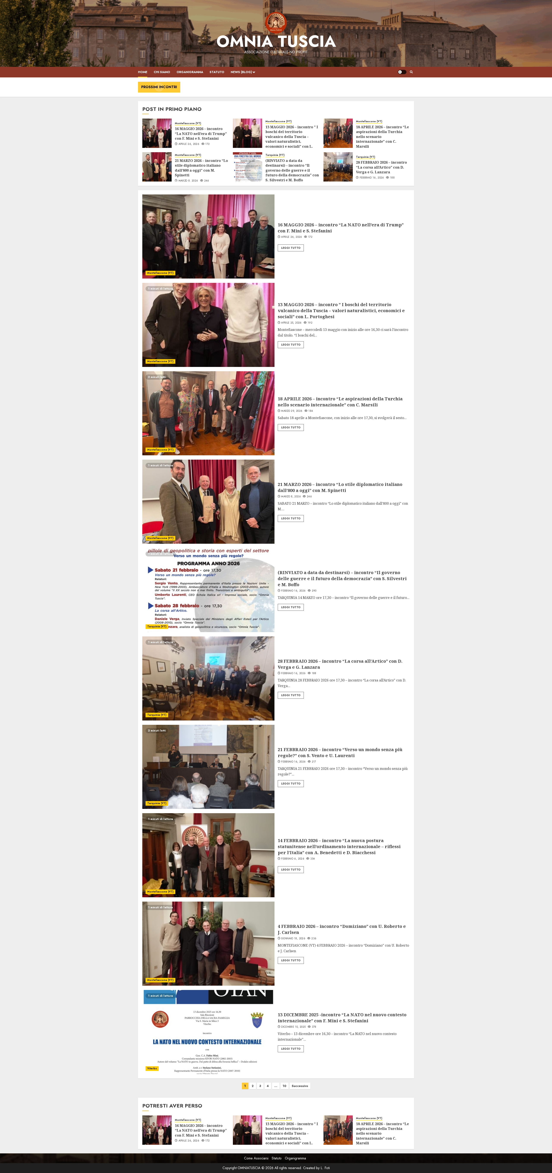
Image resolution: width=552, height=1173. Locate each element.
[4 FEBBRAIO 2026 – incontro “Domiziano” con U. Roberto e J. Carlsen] (208, 944)
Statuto (217, 72)
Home (142, 72)
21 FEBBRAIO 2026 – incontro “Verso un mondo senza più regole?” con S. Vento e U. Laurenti (340, 752)
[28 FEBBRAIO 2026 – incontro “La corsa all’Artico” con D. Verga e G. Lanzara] (338, 167)
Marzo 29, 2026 (291, 411)
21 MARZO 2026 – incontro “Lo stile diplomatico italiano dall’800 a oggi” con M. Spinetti (201, 167)
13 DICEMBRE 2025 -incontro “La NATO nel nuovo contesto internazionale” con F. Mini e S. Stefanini (342, 1018)
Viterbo (152, 1068)
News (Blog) (241, 72)
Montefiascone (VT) (188, 123)
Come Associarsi (256, 1158)
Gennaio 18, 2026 (293, 938)
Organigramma (190, 72)
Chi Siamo (162, 72)
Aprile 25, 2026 (291, 323)
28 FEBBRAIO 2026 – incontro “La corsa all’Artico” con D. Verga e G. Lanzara (381, 167)
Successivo (300, 1086)
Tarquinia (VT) (275, 155)
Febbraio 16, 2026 (372, 178)
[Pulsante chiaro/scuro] (402, 72)
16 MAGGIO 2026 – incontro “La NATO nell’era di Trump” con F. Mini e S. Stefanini (201, 133)
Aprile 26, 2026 (189, 144)
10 (284, 1086)
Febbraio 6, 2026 (292, 859)
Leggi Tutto (290, 248)
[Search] (411, 72)
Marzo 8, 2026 (188, 181)
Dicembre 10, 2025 (293, 1027)
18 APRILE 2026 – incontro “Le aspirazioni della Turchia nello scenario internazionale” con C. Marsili (340, 402)
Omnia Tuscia (276, 41)
